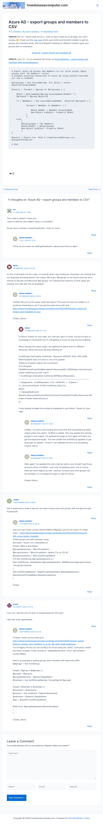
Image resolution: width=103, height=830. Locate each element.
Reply (93, 235)
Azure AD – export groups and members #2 (51, 53)
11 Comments (15, 32)
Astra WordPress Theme (79, 818)
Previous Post (10, 189)
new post (38, 40)
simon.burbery (25, 238)
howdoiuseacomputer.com (47, 5)
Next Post (94, 189)
